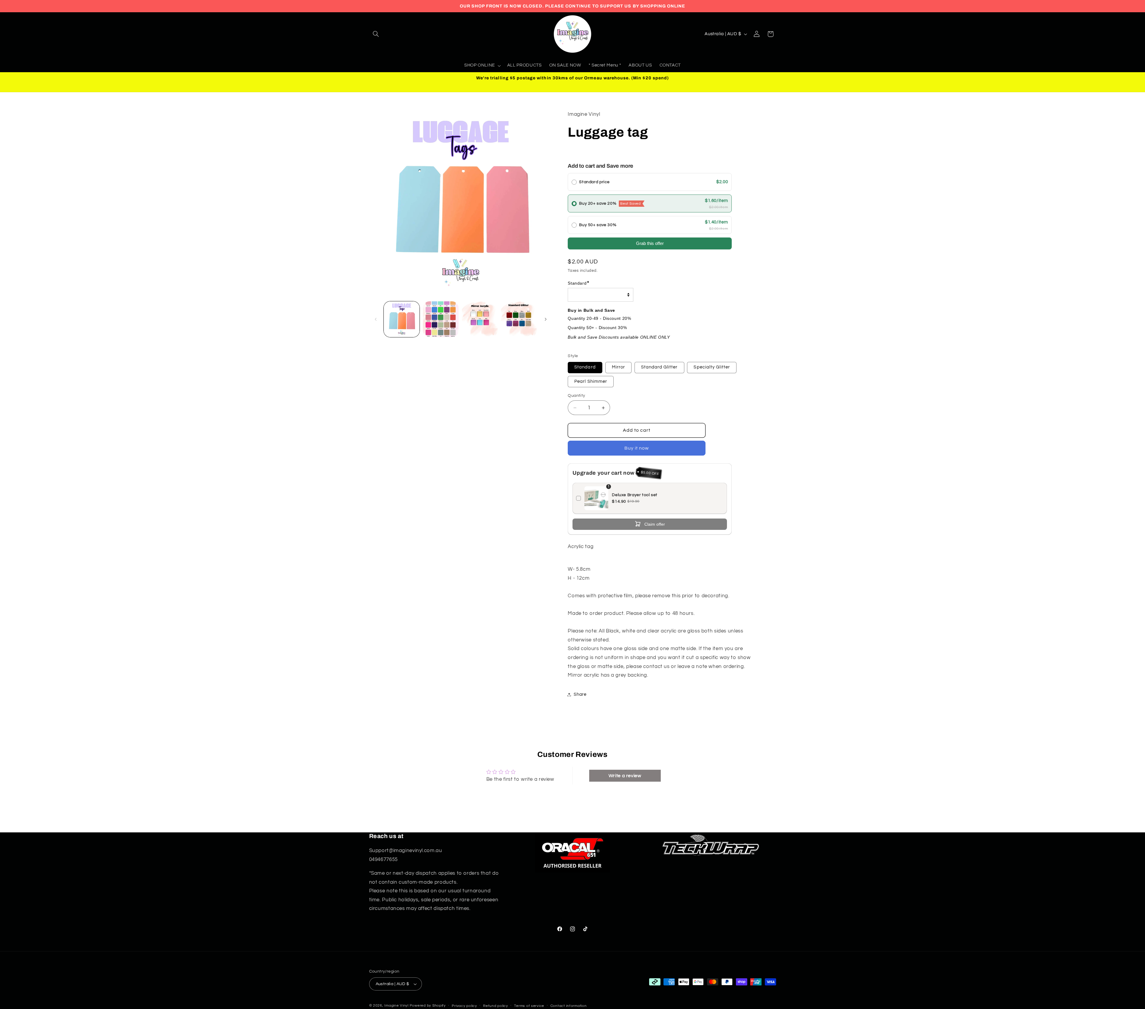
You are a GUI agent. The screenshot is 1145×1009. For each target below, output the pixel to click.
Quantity (576, 396)
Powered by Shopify (428, 1005)
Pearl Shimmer (590, 381)
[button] (376, 34)
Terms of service (529, 1006)
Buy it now (636, 448)
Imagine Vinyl (396, 1005)
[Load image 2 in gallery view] (441, 319)
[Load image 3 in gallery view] (480, 319)
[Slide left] (375, 319)
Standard (584, 367)
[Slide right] (545, 319)
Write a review (625, 775)
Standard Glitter (659, 367)
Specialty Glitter (712, 367)
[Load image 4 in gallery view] (519, 319)
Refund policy (495, 1006)
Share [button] (580, 694)
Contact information (568, 1006)
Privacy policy (464, 1006)
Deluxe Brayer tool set (634, 495)
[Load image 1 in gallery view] (402, 319)
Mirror (618, 367)
